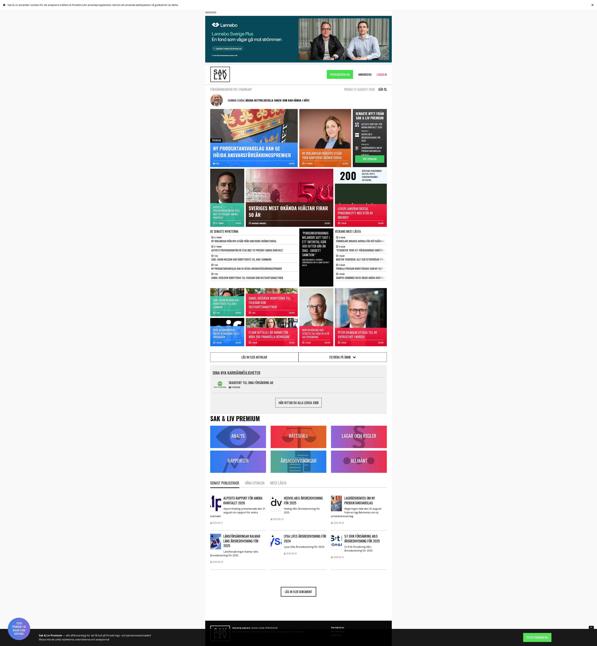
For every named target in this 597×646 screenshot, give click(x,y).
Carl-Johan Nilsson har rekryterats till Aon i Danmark (241, 259)
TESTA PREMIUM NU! (537, 637)
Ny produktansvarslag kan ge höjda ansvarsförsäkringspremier (246, 269)
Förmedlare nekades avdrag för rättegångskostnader (365, 241)
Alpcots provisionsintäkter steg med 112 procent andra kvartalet (247, 250)
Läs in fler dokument (298, 591)
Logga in (382, 74)
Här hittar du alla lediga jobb (299, 402)
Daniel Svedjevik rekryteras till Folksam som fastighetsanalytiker (247, 278)
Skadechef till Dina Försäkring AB (251, 382)
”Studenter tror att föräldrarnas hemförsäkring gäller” (368, 250)
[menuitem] (340, 74)
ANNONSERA (365, 74)
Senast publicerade (224, 483)
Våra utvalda (254, 483)
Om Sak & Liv (337, 627)
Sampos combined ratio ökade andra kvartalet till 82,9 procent (370, 278)
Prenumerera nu (340, 74)
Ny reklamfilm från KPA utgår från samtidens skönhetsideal (243, 241)
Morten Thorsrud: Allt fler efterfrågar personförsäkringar (369, 259)
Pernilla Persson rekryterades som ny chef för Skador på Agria (370, 269)
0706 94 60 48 (271, 628)
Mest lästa (278, 483)
